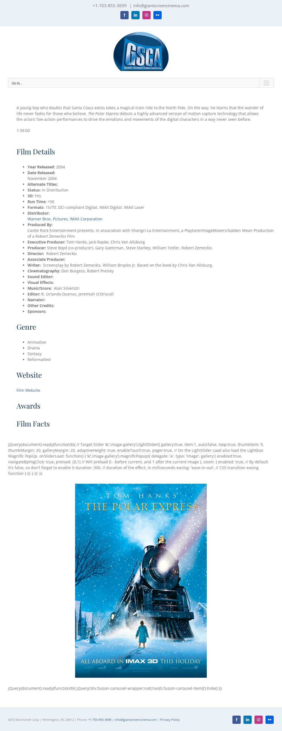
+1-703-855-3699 (99, 720)
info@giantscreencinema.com (161, 5)
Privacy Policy (170, 720)
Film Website (28, 390)
